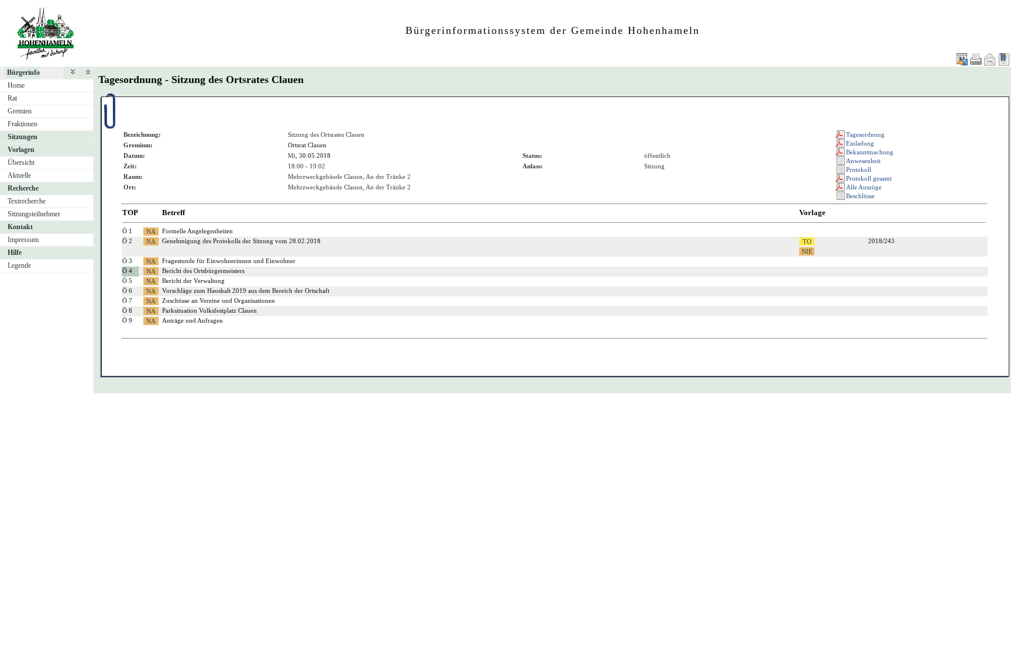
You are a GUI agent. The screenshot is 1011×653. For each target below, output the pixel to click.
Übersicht (21, 162)
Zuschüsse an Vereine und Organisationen (218, 300)
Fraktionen (22, 124)
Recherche (23, 188)
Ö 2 (127, 240)
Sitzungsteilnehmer (34, 214)
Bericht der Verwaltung (193, 280)
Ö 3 (127, 260)
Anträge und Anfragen (192, 320)
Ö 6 (127, 290)
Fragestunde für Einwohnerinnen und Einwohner (228, 260)
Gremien (20, 111)
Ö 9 (127, 320)
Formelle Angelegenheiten (197, 230)
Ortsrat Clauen (307, 144)
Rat (12, 98)
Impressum (23, 240)
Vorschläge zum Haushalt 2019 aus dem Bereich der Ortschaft (245, 290)
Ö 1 (127, 230)
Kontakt (20, 227)
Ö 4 (127, 270)
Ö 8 (127, 310)
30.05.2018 (315, 155)
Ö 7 (127, 300)
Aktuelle (19, 175)
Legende (19, 265)
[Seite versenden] (990, 59)
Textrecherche (27, 201)
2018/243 (881, 240)
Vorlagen (21, 150)
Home (16, 85)
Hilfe (15, 252)
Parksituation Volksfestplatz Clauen (209, 310)
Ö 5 (127, 280)
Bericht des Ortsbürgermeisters (203, 270)
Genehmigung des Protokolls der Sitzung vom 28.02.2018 (241, 240)
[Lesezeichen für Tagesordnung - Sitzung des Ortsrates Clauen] (1004, 59)
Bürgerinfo (23, 72)
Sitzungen (22, 137)
